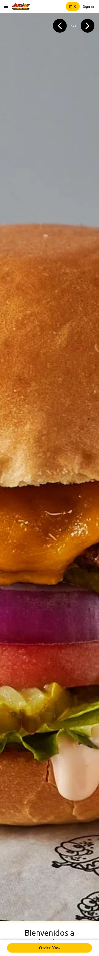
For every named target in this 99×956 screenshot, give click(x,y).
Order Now (49, 947)
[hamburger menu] (6, 6)
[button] (59, 26)
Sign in (88, 6)
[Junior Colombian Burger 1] (21, 6)
